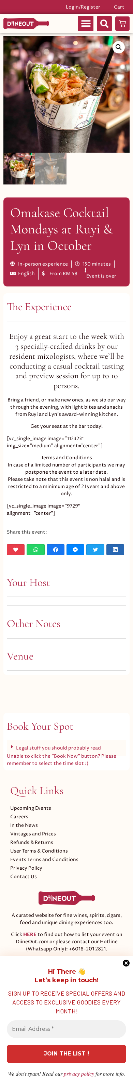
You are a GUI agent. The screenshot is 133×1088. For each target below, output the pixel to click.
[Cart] (122, 23)
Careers (19, 817)
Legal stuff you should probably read (58, 748)
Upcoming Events (30, 808)
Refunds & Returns (31, 842)
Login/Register (83, 7)
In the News (24, 825)
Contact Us (23, 876)
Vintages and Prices (33, 834)
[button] (85, 23)
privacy (79, 1073)
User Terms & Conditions (39, 851)
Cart (119, 7)
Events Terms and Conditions (44, 859)
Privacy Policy (26, 868)
